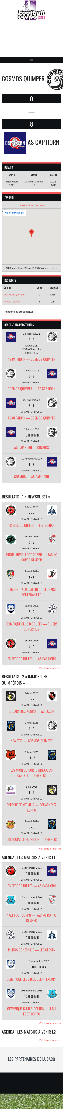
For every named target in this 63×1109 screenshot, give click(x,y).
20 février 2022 (31, 399)
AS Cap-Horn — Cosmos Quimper (31, 418)
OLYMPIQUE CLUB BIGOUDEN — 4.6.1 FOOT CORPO (31, 1011)
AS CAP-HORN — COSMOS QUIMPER (31, 359)
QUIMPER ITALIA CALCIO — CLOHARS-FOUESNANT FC (31, 592)
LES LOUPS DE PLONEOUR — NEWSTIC (31, 839)
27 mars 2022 (31, 370)
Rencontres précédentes (18, 311)
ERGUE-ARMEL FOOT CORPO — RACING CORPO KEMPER (31, 557)
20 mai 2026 (31, 507)
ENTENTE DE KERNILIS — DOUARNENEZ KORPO (31, 807)
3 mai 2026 (31, 786)
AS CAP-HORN (12, 301)
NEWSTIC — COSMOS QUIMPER (31, 740)
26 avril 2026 (31, 536)
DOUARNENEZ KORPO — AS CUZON (31, 711)
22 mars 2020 (31, 429)
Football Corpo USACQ (31, 41)
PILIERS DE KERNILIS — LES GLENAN (31, 950)
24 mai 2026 (31, 693)
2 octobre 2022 (31, 333)
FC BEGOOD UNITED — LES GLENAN (31, 525)
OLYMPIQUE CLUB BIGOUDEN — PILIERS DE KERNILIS (31, 626)
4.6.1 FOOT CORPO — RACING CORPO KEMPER (31, 917)
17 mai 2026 (31, 722)
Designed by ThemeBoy (13, 1098)
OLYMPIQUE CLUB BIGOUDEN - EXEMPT (31, 979)
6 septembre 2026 (32, 867)
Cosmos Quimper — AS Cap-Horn (31, 388)
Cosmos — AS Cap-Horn (31, 476)
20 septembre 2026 (31, 990)
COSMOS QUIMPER (15, 294)
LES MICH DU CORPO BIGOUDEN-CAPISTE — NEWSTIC (31, 772)
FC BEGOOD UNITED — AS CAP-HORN (32, 658)
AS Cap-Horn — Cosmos (31, 447)
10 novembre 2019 (31, 458)
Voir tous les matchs (50, 667)
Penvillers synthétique (32, 204)
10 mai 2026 (31, 751)
